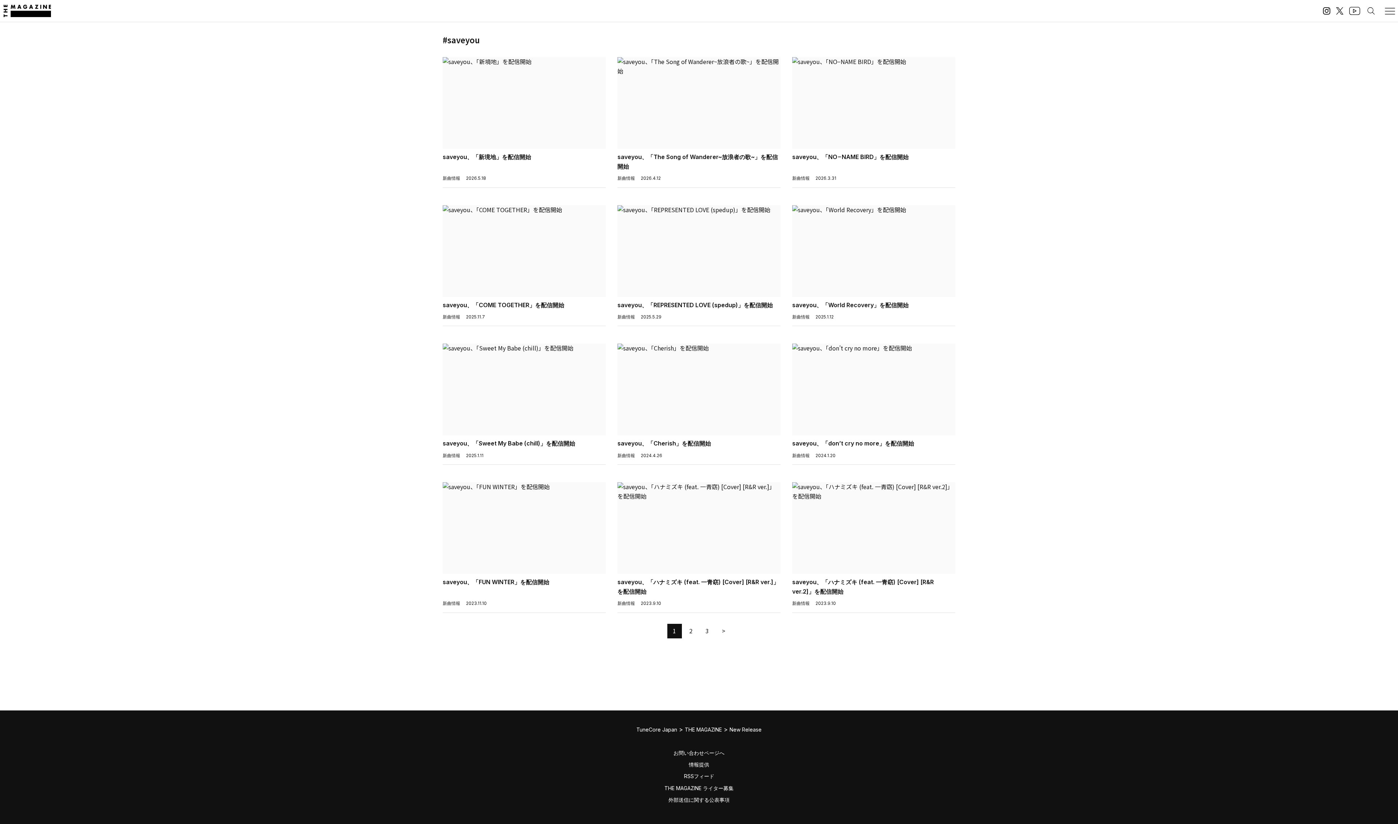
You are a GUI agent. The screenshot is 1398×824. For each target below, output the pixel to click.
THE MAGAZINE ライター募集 (699, 788)
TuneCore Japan (656, 729)
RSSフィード (699, 776)
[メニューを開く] (1390, 11)
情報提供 (699, 764)
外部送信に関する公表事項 (699, 800)
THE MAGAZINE (703, 729)
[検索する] (1371, 11)
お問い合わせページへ (699, 753)
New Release (746, 729)
